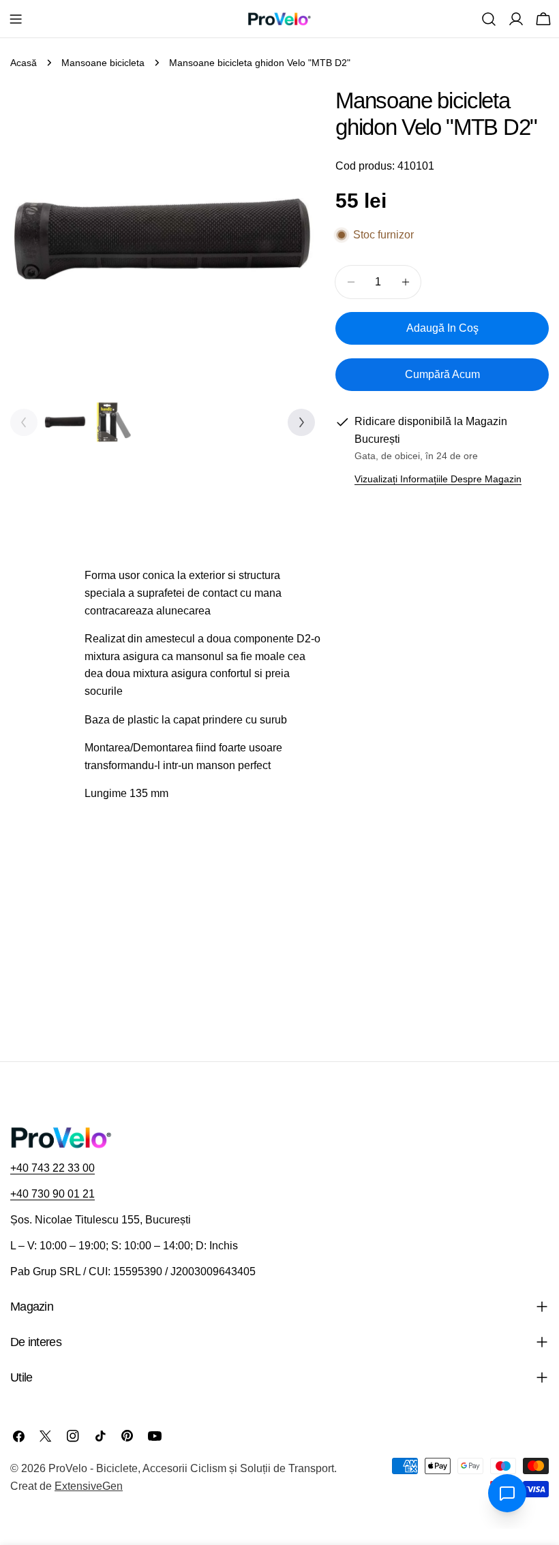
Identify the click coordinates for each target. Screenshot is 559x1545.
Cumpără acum (442, 374)
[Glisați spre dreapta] (301, 422)
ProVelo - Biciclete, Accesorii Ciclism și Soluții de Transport (191, 1468)
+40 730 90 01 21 (52, 1194)
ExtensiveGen (89, 1486)
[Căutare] (488, 19)
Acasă (23, 62)
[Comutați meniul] (15, 19)
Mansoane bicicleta (103, 62)
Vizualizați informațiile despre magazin (438, 478)
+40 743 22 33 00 (52, 1168)
